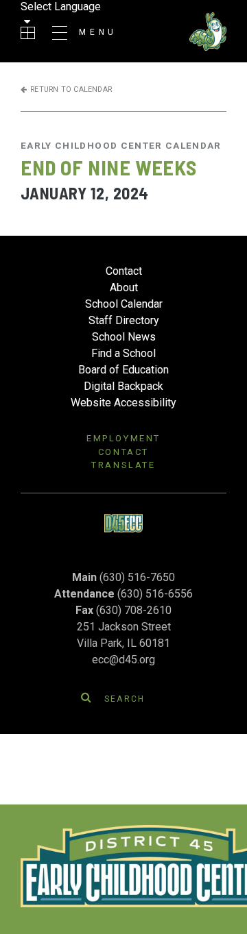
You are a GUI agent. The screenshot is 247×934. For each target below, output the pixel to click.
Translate (123, 465)
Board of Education (123, 369)
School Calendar (124, 303)
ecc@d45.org (123, 659)
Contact (124, 271)
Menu (98, 32)
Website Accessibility (123, 402)
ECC (178, 31)
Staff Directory (124, 320)
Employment (123, 438)
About (124, 287)
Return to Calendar (71, 89)
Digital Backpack (123, 386)
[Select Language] (48, 14)
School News (124, 336)
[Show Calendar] (28, 33)
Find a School (123, 353)
